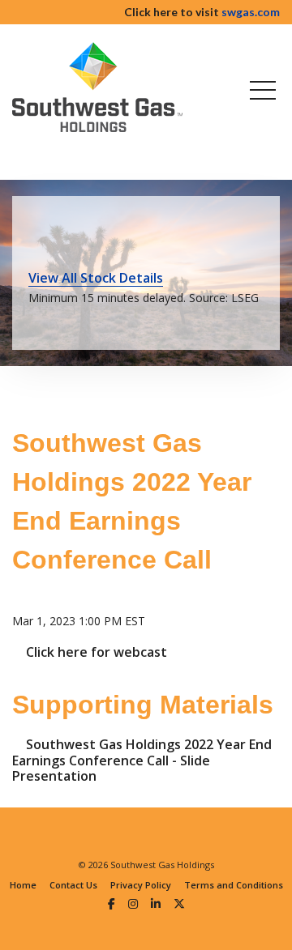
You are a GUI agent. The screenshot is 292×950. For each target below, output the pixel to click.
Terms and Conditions (233, 885)
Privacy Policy (140, 885)
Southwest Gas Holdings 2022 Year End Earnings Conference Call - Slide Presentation (142, 760)
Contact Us (73, 885)
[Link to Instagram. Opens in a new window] (133, 903)
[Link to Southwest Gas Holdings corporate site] (97, 87)
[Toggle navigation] (259, 90)
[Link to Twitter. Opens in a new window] (179, 903)
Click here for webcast (96, 652)
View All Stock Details (95, 278)
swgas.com (250, 12)
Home (23, 885)
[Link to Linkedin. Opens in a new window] (155, 903)
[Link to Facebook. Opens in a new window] (111, 903)
